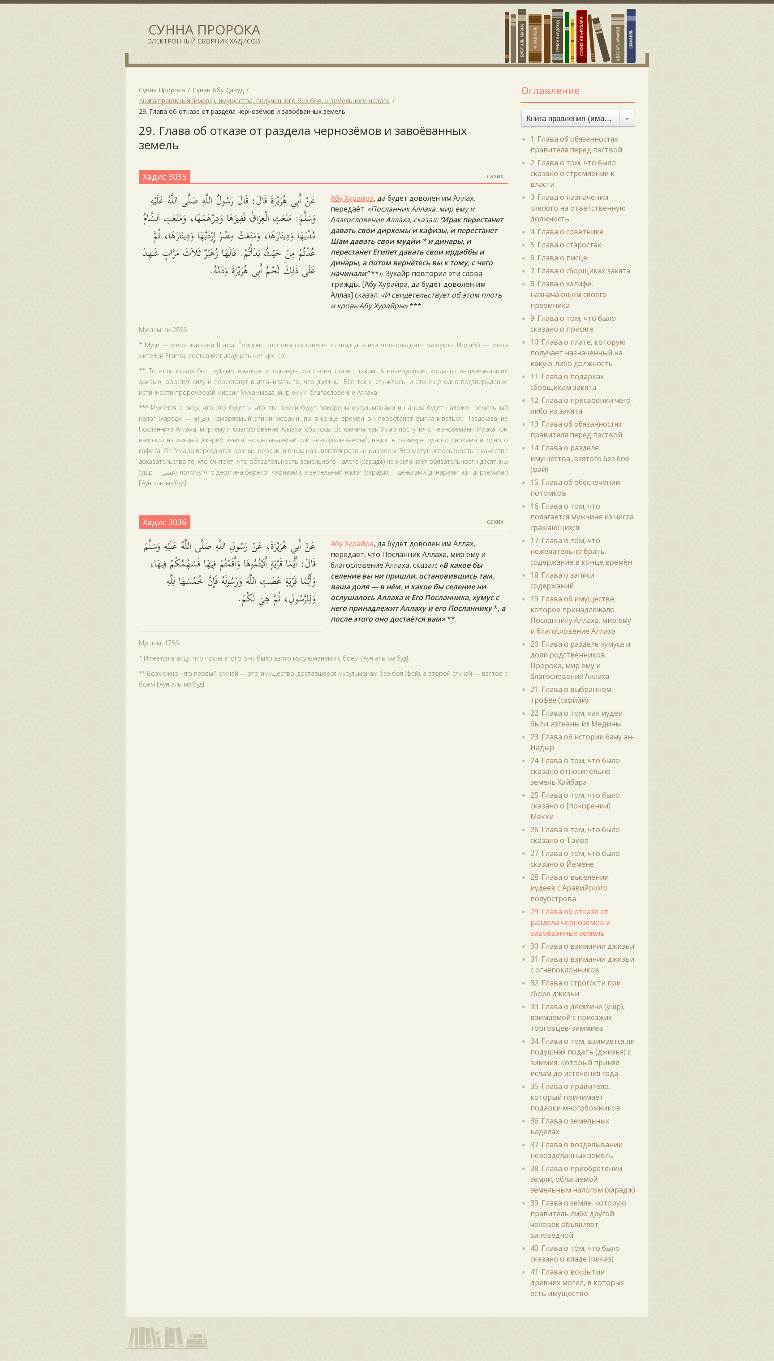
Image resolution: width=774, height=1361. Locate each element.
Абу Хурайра (352, 198)
